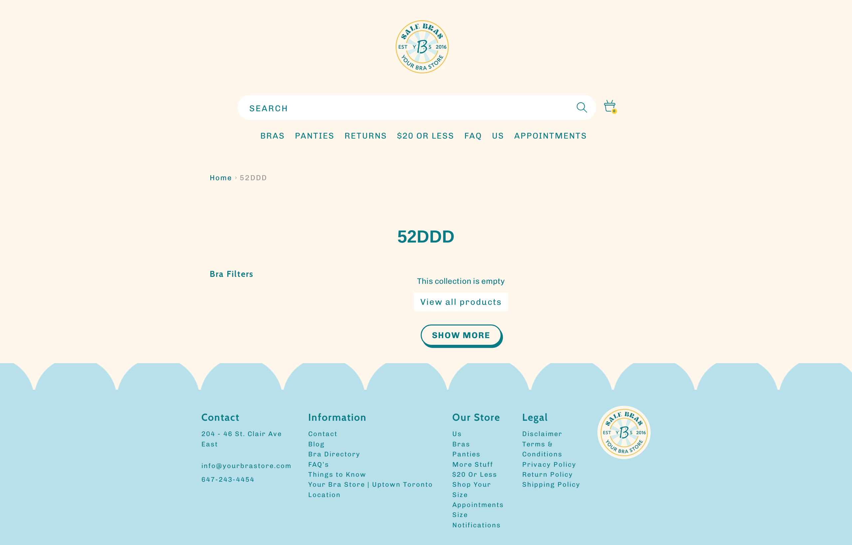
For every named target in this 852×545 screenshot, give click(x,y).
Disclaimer (542, 434)
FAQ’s (318, 464)
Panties (466, 454)
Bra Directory (334, 454)
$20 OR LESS (425, 136)
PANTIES (314, 136)
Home (221, 177)
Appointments (478, 505)
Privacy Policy (549, 464)
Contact (322, 434)
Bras (272, 136)
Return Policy (547, 474)
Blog (316, 444)
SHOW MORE (461, 335)
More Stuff (472, 464)
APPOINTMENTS (550, 136)
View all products (461, 302)
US (498, 136)
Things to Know (337, 474)
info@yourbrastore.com (246, 466)
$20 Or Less (474, 474)
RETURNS (365, 136)
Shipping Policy (551, 484)
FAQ (473, 136)
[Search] (581, 107)
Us (457, 434)
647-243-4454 (228, 479)
